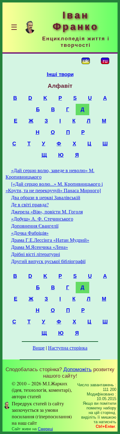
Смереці (45, 429)
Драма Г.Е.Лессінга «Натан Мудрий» (50, 240)
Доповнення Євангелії (34, 225)
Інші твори (60, 74)
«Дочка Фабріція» (30, 232)
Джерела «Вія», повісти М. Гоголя (47, 211)
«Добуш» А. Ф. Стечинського (42, 218)
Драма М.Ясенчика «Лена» (39, 247)
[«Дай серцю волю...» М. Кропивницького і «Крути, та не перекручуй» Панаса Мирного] (54, 186)
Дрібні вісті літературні (35, 254)
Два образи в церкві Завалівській (45, 197)
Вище (39, 347)
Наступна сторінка (67, 347)
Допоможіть (77, 369)
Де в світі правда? (30, 204)
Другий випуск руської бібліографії (48, 261)
